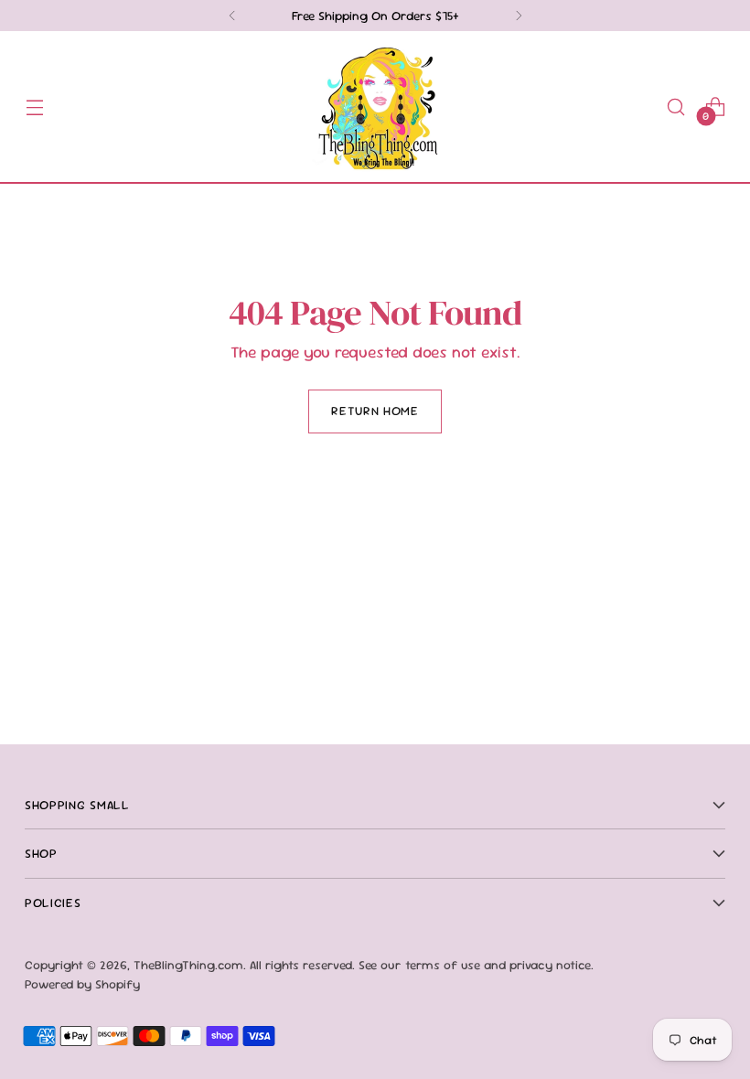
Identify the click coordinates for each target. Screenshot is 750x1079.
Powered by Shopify (82, 984)
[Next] (518, 15)
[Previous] (232, 15)
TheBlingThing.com (188, 964)
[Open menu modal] (34, 106)
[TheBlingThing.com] (375, 106)
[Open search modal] (676, 106)
